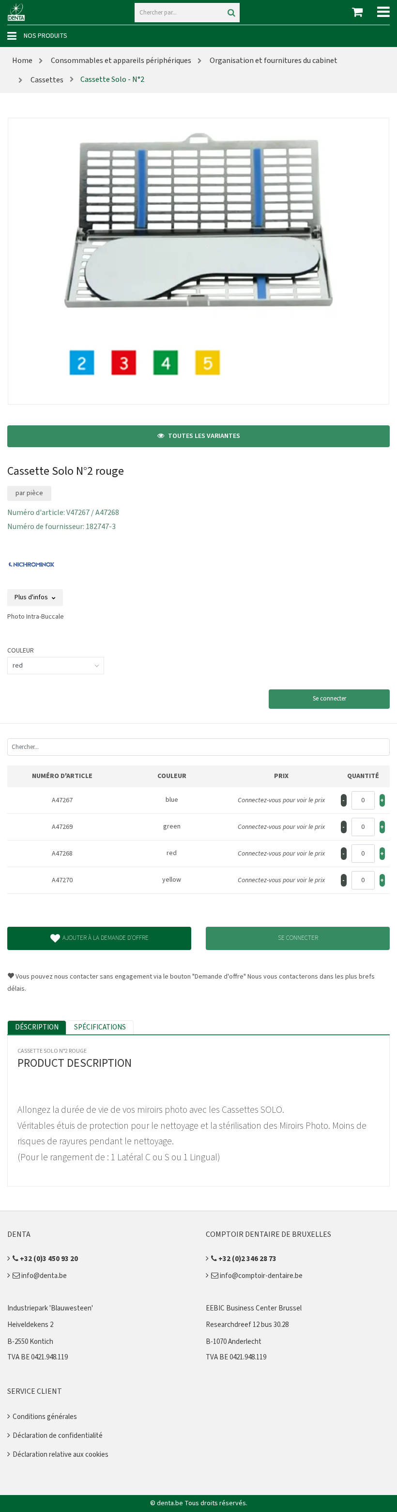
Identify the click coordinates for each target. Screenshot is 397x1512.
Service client (34, 1391)
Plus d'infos (32, 597)
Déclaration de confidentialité (58, 1436)
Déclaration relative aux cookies (60, 1455)
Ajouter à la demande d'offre (105, 938)
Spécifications (100, 1027)
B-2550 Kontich (30, 1342)
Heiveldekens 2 (30, 1325)
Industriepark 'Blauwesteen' (50, 1308)
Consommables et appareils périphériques (120, 60)
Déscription (37, 1027)
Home (22, 60)
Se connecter (329, 698)
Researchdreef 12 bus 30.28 (247, 1325)
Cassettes (46, 80)
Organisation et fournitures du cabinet (272, 60)
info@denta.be (43, 1276)
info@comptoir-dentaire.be (260, 1276)
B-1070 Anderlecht (233, 1342)
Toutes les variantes (203, 436)
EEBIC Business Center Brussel (254, 1308)
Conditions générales (45, 1417)
